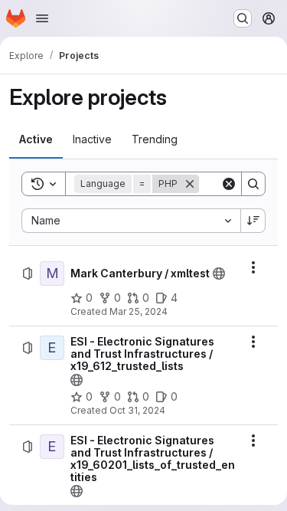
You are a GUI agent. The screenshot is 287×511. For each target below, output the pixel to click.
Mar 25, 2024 (138, 311)
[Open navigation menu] (42, 18)
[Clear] (229, 184)
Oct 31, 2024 (137, 410)
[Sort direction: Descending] (253, 220)
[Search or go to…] (242, 18)
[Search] (253, 184)
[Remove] (190, 184)
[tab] (36, 139)
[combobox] (130, 220)
